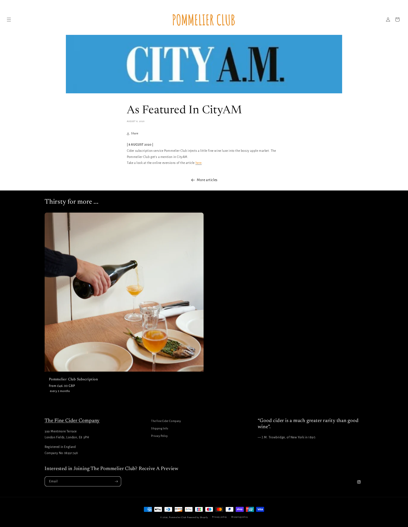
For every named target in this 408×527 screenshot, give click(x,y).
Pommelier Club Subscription (73, 379)
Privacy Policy (159, 436)
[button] (9, 19)
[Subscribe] (116, 481)
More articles (207, 180)
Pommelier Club (177, 517)
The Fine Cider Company (72, 420)
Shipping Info (159, 428)
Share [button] (134, 133)
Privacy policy (219, 517)
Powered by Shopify (197, 517)
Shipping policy (239, 517)
